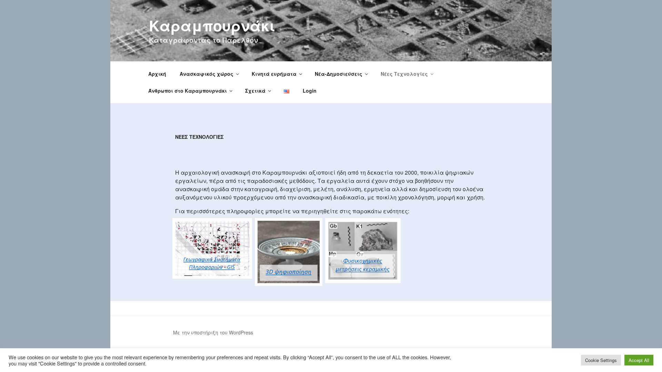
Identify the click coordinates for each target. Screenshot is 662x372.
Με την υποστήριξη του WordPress (213, 332)
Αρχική (157, 73)
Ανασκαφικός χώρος (206, 73)
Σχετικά (255, 90)
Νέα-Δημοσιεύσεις (338, 73)
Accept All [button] (639, 360)
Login (310, 90)
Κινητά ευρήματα (274, 73)
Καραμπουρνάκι (212, 25)
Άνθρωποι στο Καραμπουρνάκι (187, 90)
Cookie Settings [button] (601, 360)
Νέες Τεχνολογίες (404, 73)
